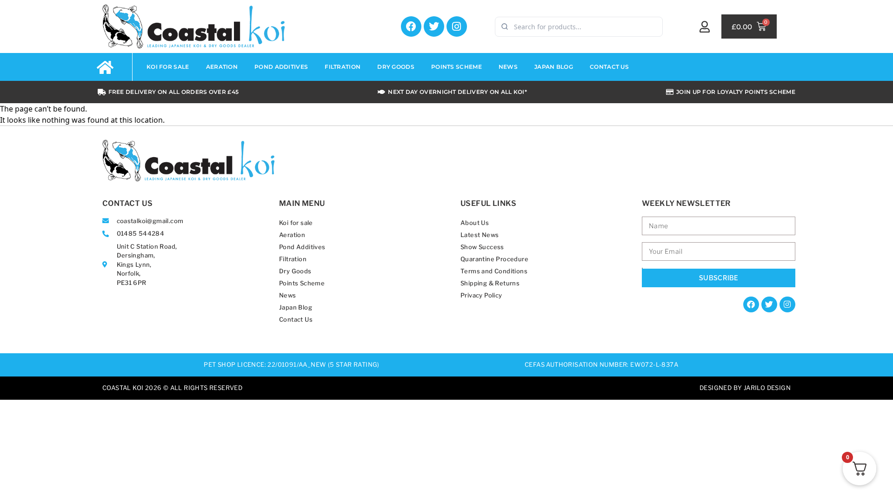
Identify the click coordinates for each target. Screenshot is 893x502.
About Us (474, 222)
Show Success (482, 247)
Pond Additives (281, 66)
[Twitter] (434, 26)
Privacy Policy (481, 295)
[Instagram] (456, 26)
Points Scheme (456, 66)
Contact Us (609, 66)
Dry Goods (395, 66)
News (508, 66)
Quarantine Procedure (494, 259)
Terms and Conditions (493, 271)
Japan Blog (553, 66)
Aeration (222, 66)
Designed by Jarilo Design (745, 387)
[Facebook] (411, 26)
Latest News (479, 234)
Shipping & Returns (490, 283)
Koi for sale (168, 66)
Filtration (342, 66)
